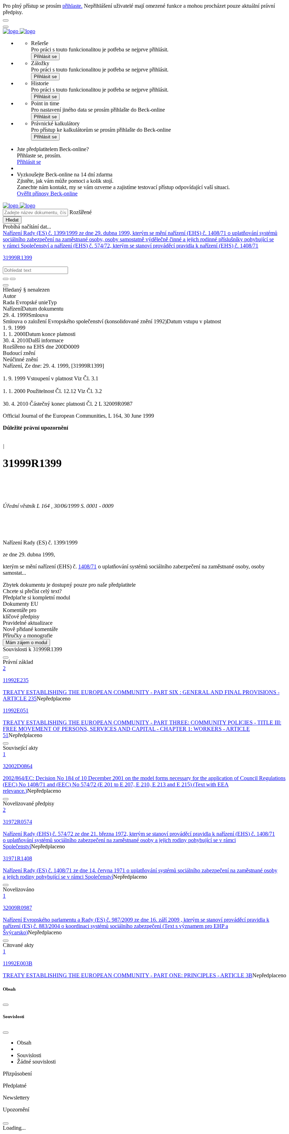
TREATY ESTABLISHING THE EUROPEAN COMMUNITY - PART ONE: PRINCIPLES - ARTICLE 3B (127, 975)
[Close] (5, 1005)
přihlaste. (72, 6)
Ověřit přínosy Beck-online (47, 194)
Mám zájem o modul (26, 642)
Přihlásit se (45, 56)
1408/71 (87, 566)
